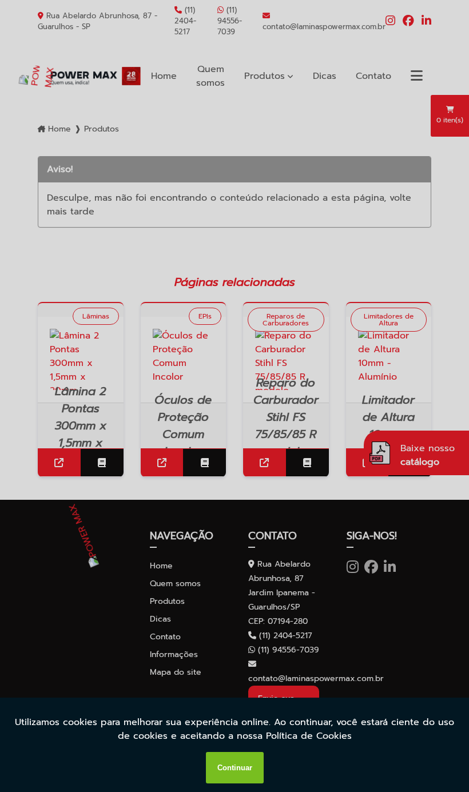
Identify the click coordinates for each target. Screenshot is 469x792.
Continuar (234, 767)
